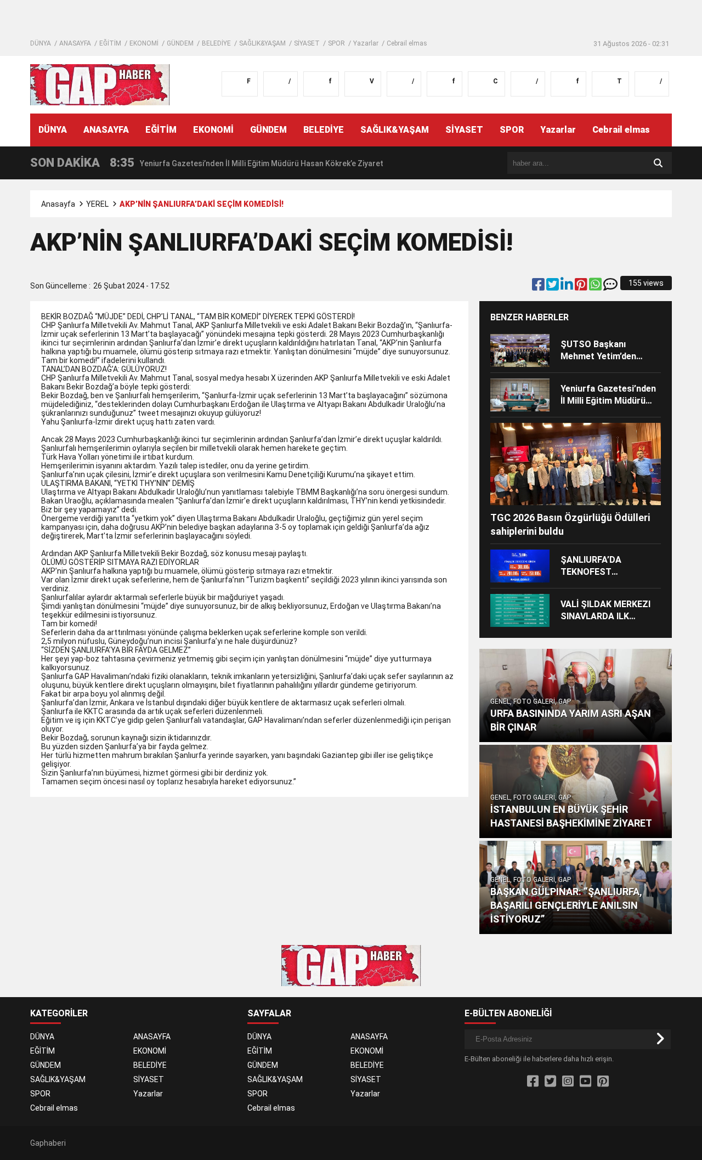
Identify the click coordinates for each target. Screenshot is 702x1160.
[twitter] (553, 286)
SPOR (336, 43)
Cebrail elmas (407, 43)
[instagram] (568, 1081)
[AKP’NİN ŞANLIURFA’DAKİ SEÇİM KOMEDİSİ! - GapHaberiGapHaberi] (100, 84)
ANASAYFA (75, 43)
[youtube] (585, 1081)
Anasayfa (58, 204)
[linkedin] (568, 286)
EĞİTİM (110, 43)
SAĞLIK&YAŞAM (262, 43)
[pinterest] (582, 286)
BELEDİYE (216, 43)
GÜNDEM (180, 43)
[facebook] (539, 286)
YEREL (97, 204)
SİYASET (307, 43)
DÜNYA (40, 43)
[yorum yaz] (610, 286)
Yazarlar (365, 43)
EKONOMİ (143, 43)
